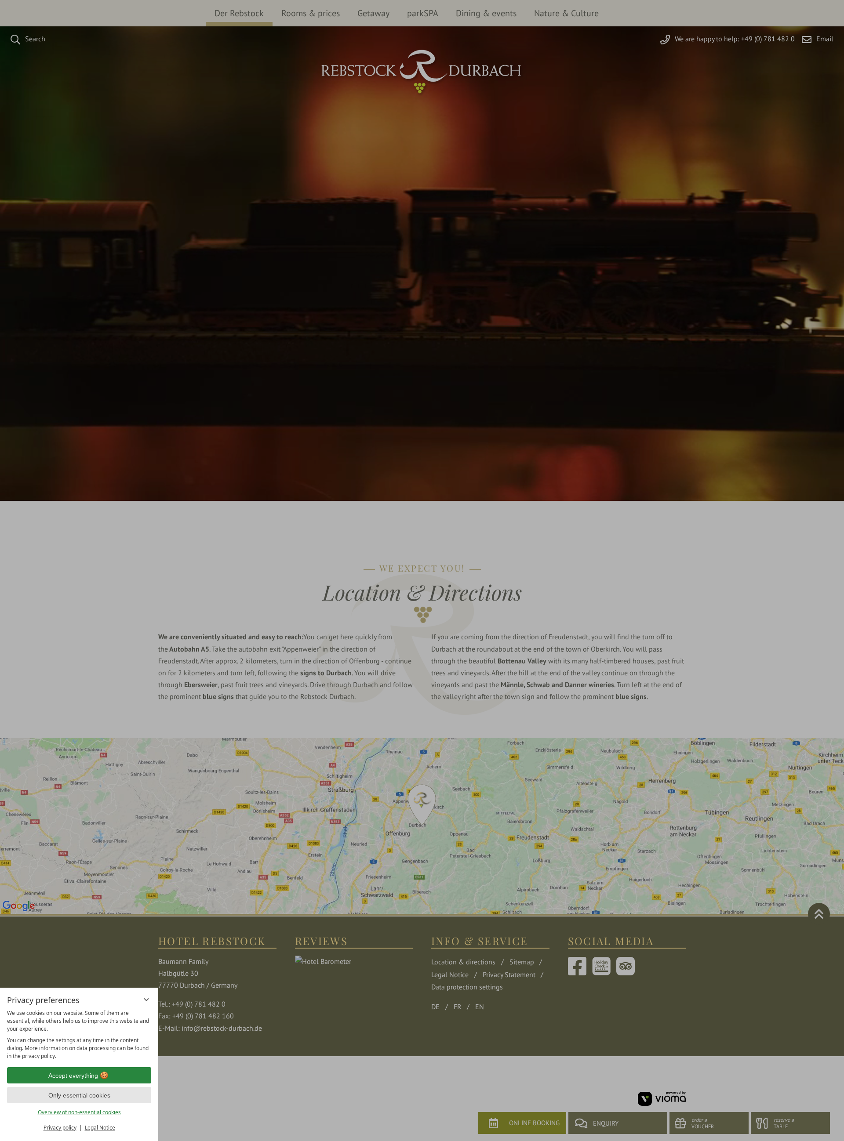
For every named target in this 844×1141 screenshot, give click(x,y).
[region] (79, 1034)
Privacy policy (60, 1127)
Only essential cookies (79, 1095)
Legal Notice (100, 1127)
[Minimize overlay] (146, 999)
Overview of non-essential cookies (79, 1112)
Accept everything (73, 1075)
